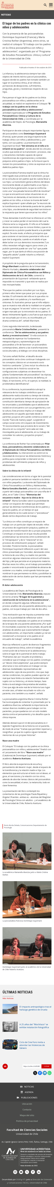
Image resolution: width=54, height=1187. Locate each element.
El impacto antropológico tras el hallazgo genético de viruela (35, 1008)
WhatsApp (49, 1073)
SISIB (18, 1179)
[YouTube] (21, 1172)
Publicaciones (29, 1097)
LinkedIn (45, 1073)
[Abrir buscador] (45, 5)
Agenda (29, 1092)
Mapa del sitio (27, 1115)
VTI (24, 1179)
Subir (5, 1066)
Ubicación (27, 1103)
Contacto (27, 1109)
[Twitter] (27, 1172)
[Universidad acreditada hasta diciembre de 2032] (27, 1157)
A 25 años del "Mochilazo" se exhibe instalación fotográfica (34, 1026)
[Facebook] (33, 1172)
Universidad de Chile (38, 1182)
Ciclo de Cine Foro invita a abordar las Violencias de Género (32, 1045)
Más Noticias (8, 998)
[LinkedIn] (39, 1172)
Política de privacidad (27, 1121)
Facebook (40, 1073)
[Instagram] (15, 1172)
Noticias (6, 14)
